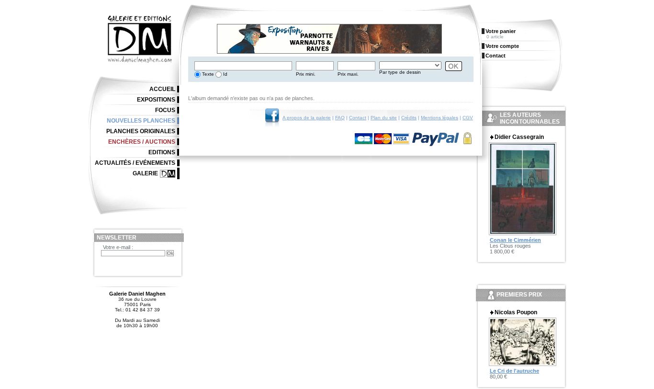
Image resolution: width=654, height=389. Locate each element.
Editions (161, 152)
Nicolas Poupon (516, 312)
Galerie (145, 173)
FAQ (340, 117)
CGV (467, 117)
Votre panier (500, 31)
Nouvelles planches (141, 120)
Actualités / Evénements (135, 163)
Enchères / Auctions (141, 141)
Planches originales (140, 131)
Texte (207, 74)
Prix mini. (306, 74)
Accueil (162, 89)
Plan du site (384, 117)
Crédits (409, 117)
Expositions (156, 99)
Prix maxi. (348, 74)
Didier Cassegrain (519, 137)
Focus (165, 110)
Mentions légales (439, 117)
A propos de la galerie (306, 117)
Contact (357, 117)
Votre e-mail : (118, 247)
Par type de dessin (400, 72)
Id (224, 74)
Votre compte (502, 46)
